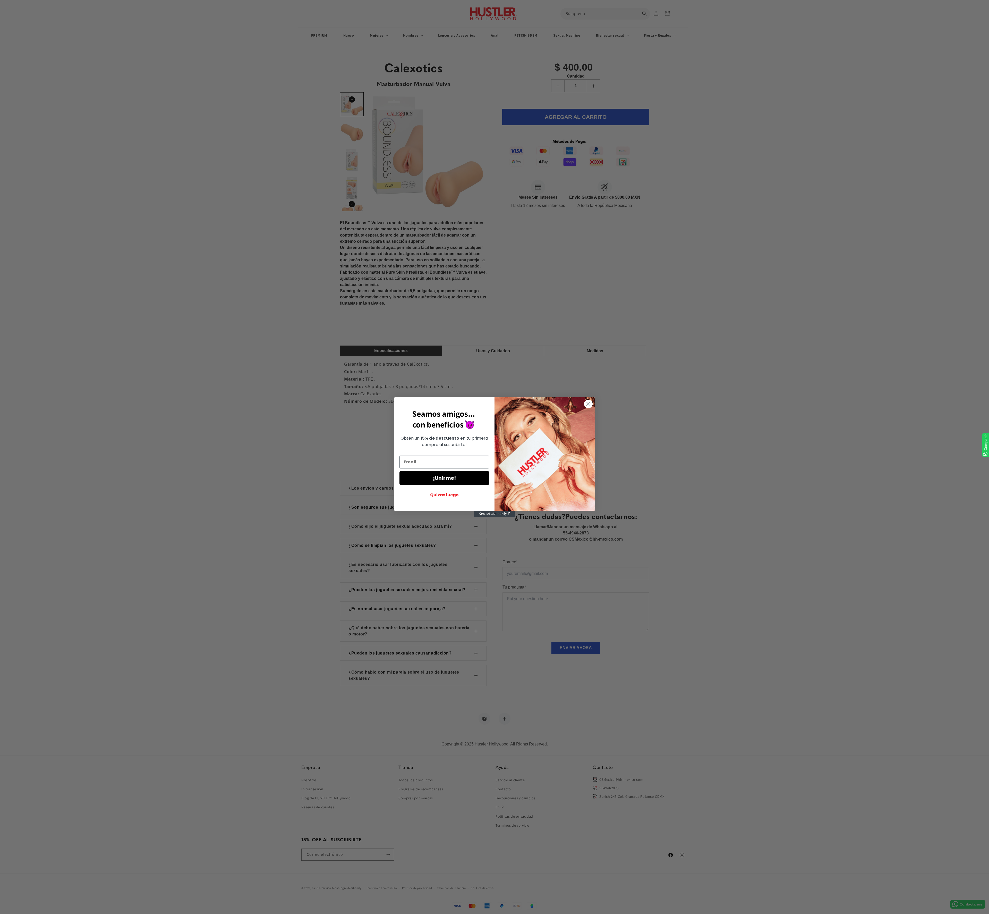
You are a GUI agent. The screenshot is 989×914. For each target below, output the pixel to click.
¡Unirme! (444, 478)
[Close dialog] (588, 403)
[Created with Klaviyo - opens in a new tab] (494, 514)
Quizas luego (444, 495)
